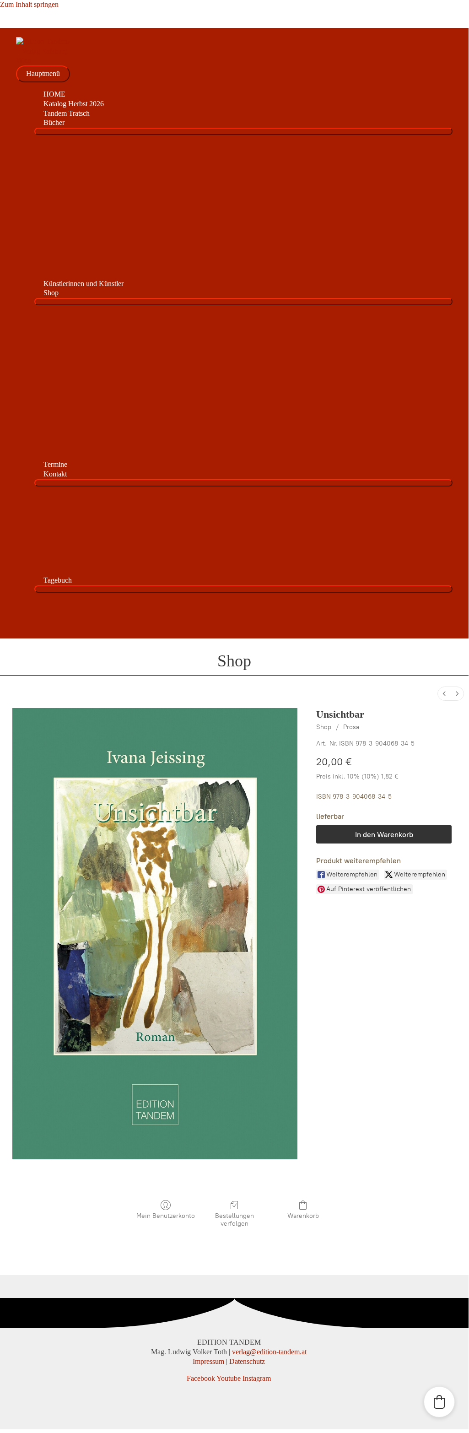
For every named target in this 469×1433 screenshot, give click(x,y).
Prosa (351, 727)
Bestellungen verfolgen (234, 1220)
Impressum (208, 1361)
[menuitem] (444, 693)
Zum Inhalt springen (29, 4)
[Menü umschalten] (243, 131)
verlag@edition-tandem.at (269, 1352)
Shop (323, 727)
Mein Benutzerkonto (165, 1216)
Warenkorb (303, 1216)
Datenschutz (247, 1361)
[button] (439, 1401)
